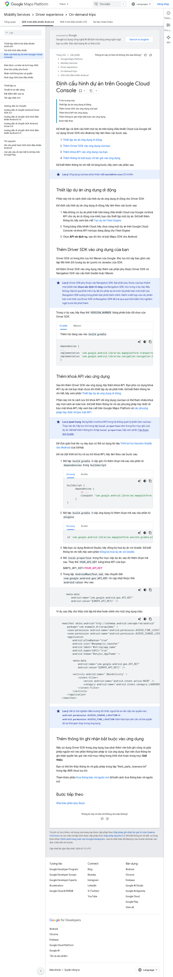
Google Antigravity (135, 891)
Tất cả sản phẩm (58, 956)
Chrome (130, 874)
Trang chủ (61, 55)
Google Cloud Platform (62, 945)
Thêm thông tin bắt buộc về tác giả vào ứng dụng (91, 158)
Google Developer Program (64, 869)
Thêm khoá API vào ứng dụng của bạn (85, 152)
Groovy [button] (70, 474)
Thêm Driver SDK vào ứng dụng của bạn (86, 146)
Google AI (55, 950)
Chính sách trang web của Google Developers (82, 839)
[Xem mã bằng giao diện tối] (144, 341)
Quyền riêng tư (72, 970)
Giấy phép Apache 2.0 (114, 835)
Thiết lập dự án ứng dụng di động (82, 139)
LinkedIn (92, 885)
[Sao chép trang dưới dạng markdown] (91, 91)
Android (130, 869)
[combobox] (110, 4)
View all (130, 907)
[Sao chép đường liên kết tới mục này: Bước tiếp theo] (86, 795)
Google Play (132, 901)
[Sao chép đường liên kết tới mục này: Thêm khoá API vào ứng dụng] (113, 377)
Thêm (62, 4)
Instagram (93, 880)
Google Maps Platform (72, 59)
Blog (90, 869)
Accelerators (56, 885)
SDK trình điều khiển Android (38, 21)
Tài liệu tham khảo (103, 21)
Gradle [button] (63, 325)
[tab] (63, 326)
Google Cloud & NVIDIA (61, 891)
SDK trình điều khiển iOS (73, 21)
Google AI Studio (134, 885)
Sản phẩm (75, 55)
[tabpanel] (104, 348)
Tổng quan (10, 21)
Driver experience (50, 15)
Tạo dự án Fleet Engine (107, 220)
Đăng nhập (163, 4)
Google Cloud (133, 896)
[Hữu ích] (145, 55)
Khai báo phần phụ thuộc (70, 803)
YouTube (92, 896)
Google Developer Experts (63, 880)
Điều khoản (55, 970)
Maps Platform (36, 4)
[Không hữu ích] (150, 55)
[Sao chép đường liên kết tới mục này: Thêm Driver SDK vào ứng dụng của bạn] (132, 250)
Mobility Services (17, 15)
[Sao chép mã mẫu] (150, 341)
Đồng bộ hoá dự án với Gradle (117, 551)
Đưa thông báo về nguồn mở (92, 777)
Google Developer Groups (63, 874)
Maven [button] (77, 325)
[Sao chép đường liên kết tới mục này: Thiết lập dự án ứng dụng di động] (119, 190)
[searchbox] (22, 32)
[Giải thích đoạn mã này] (139, 341)
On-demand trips (82, 15)
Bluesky (92, 874)
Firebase (130, 880)
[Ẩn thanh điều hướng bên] (40, 971)
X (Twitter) (93, 891)
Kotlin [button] (84, 474)
